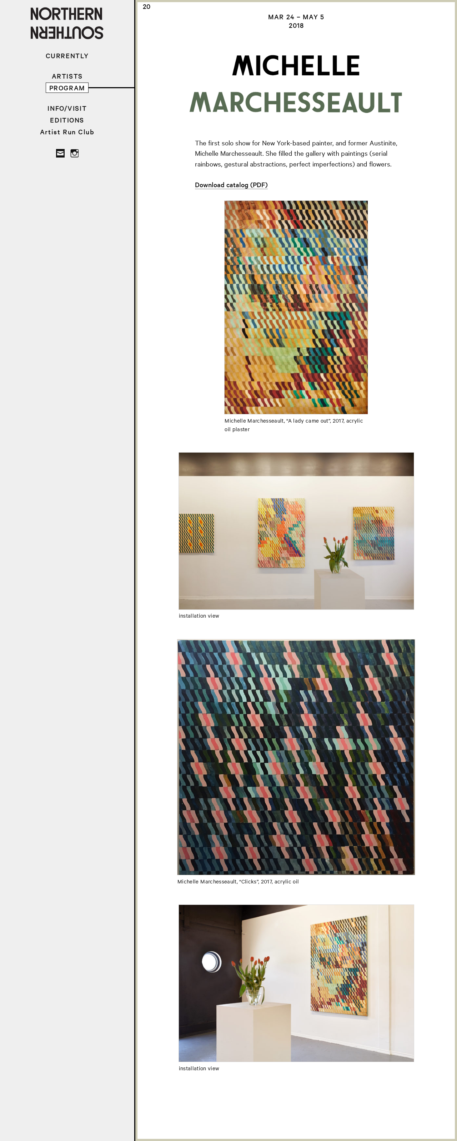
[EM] (60, 153)
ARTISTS (67, 75)
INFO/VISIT (67, 108)
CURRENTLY (67, 55)
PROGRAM (67, 87)
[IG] (74, 153)
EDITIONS (67, 119)
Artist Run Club (67, 131)
